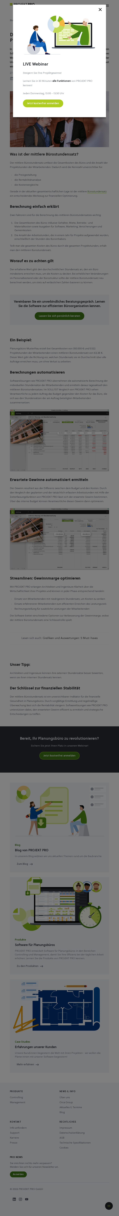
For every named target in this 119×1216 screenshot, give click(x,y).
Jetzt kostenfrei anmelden (43, 103)
